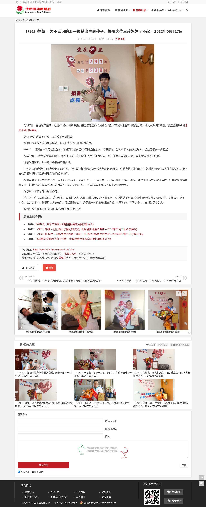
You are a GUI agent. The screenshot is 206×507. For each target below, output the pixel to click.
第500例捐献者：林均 (81, 332)
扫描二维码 (70, 253)
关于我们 (172, 2)
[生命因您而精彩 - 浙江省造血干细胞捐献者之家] (34, 12)
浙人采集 (162, 344)
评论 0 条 (120, 39)
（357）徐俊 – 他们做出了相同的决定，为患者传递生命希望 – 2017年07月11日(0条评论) (86, 229)
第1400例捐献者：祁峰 (168, 332)
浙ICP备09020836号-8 (65, 502)
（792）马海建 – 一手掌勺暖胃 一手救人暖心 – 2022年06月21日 (148, 279)
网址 (107, 436)
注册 (59, 2)
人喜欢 (30, 268)
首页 (18, 20)
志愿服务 (80, 497)
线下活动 (158, 10)
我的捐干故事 (31, 497)
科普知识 (176, 10)
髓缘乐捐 (106, 497)
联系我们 (184, 2)
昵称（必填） (112, 421)
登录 (52, 2)
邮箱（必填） (112, 428)
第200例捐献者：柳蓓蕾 (38, 332)
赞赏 (51, 268)
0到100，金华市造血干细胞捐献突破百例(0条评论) (65, 224)
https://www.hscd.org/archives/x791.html (53, 249)
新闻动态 (122, 10)
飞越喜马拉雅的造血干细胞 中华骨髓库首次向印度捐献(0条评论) (73, 239)
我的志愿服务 (174, 500)
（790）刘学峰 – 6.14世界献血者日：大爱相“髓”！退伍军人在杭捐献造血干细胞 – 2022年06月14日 (75, 279)
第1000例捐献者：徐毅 (124, 332)
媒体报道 (106, 492)
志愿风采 (80, 492)
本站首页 (105, 10)
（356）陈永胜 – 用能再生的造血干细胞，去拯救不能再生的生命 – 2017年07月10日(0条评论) (89, 234)
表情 (184, 465)
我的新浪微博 (174, 491)
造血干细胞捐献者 (180, 344)
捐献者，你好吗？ (59, 497)
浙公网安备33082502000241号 (100, 502)
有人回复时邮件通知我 (31, 472)
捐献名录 (141, 10)
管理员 (62, 257)
